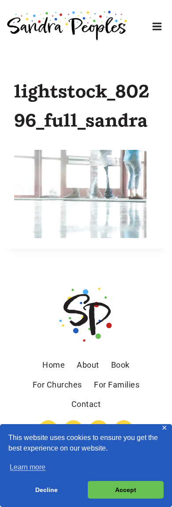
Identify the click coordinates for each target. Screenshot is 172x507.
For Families (116, 384)
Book (120, 364)
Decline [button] (46, 489)
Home (53, 364)
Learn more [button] (27, 467)
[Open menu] (157, 26)
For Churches (57, 384)
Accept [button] (125, 489)
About (88, 364)
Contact (86, 404)
